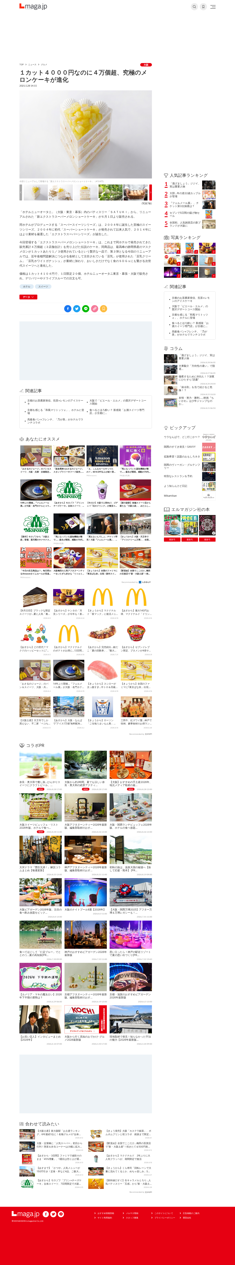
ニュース (32, 64)
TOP (21, 64)
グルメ (44, 64)
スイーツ (43, 286)
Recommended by (130, 582)
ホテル (26, 286)
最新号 (172, 539)
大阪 (146, 64)
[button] (20, 192)
